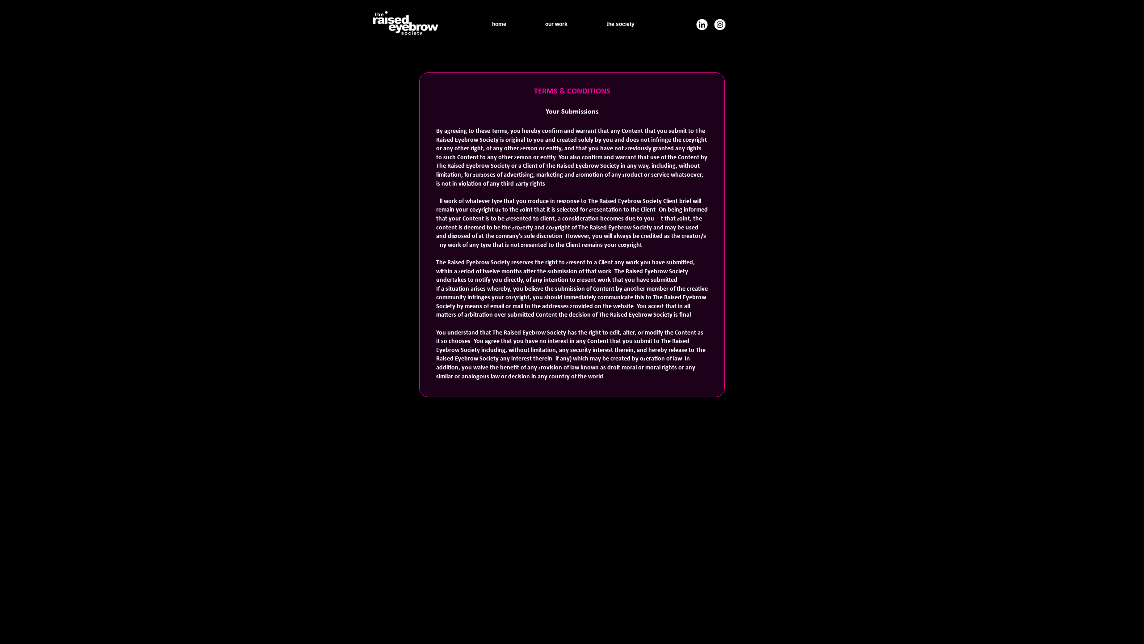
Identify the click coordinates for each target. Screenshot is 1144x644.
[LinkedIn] (702, 24)
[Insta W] (720, 24)
